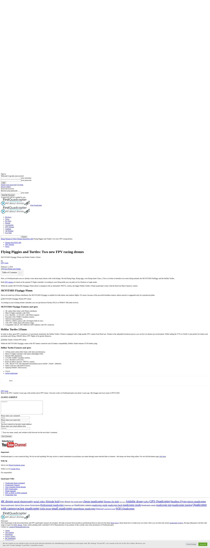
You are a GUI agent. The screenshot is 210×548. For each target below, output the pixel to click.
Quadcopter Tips (11, 495)
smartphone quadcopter (84, 508)
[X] (28, 381)
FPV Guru (4, 263)
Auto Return (65, 501)
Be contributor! (10, 538)
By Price (8, 221)
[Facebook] (20, 381)
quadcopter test (164, 505)
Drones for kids (111, 501)
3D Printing (9, 231)
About (7, 530)
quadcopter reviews (176, 523)
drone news (115, 523)
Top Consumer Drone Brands (15, 487)
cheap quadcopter (93, 501)
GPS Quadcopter (159, 501)
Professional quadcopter (52, 505)
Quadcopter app (69, 505)
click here (162, 456)
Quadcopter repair (148, 505)
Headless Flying (178, 501)
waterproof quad (109, 509)
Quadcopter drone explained (15, 483)
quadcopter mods (132, 505)
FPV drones (18, 525)
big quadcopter (77, 502)
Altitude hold (52, 501)
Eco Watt (8, 233)
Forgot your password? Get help (12, 185)
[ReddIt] (36, 381)
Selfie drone (45, 508)
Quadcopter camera (83, 505)
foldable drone (134, 501)
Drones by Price (11, 239)
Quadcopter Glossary (12, 485)
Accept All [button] (203, 544)
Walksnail (100, 509)
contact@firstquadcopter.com (19, 527)
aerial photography (23, 501)
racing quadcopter (11, 373)
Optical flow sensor (22, 505)
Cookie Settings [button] (191, 544)
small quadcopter (62, 508)
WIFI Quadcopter (125, 508)
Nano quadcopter (7, 505)
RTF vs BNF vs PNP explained (16, 493)
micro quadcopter (196, 501)
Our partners (9, 532)
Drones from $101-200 (25, 239)
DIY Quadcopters (11, 489)
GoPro (146, 501)
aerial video (39, 501)
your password (26, 180)
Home (3, 239)
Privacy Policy (6, 187)
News (7, 219)
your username (26, 178)
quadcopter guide (99, 505)
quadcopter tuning (182, 504)
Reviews (8, 217)
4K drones (7, 501)
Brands (7, 223)
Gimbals (8, 229)
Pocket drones (35, 505)
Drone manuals (10, 491)
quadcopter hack (115, 505)
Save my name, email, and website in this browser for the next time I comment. (30, 432)
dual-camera (122, 502)
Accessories (9, 225)
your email (24, 193)
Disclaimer (9, 534)
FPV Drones (9, 227)
